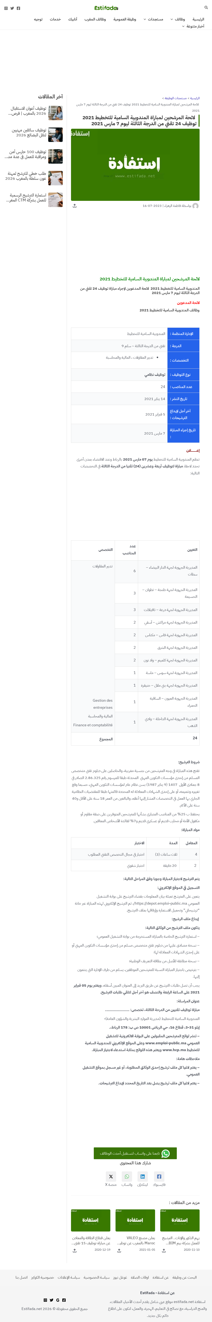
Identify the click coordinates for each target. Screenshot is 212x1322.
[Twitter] (12, 8)
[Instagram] (6, 8)
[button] (206, 8)
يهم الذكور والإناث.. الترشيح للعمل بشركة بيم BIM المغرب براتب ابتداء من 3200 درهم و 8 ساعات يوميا (181, 1240)
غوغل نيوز (120, 1277)
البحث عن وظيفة (184, 1277)
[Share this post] (74, 205)
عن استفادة (161, 1277)
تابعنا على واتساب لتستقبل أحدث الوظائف (130, 1153)
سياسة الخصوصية (97, 1277)
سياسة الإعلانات (69, 1277)
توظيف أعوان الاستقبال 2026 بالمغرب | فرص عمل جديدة (28, 111)
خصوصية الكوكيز (42, 1277)
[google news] (58, 1300)
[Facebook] (18, 8)
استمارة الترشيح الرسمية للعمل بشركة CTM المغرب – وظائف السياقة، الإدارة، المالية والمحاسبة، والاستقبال (26, 197)
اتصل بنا (22, 1277)
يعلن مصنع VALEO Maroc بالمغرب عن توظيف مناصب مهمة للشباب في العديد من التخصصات (135, 1240)
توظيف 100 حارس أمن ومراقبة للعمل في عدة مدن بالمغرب (25, 154)
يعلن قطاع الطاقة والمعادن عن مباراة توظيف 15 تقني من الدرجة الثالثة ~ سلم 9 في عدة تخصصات (91, 1240)
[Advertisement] (106, 60)
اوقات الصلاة (140, 1277)
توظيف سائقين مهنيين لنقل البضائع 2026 (29, 132)
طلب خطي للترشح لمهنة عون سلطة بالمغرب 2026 (25, 176)
